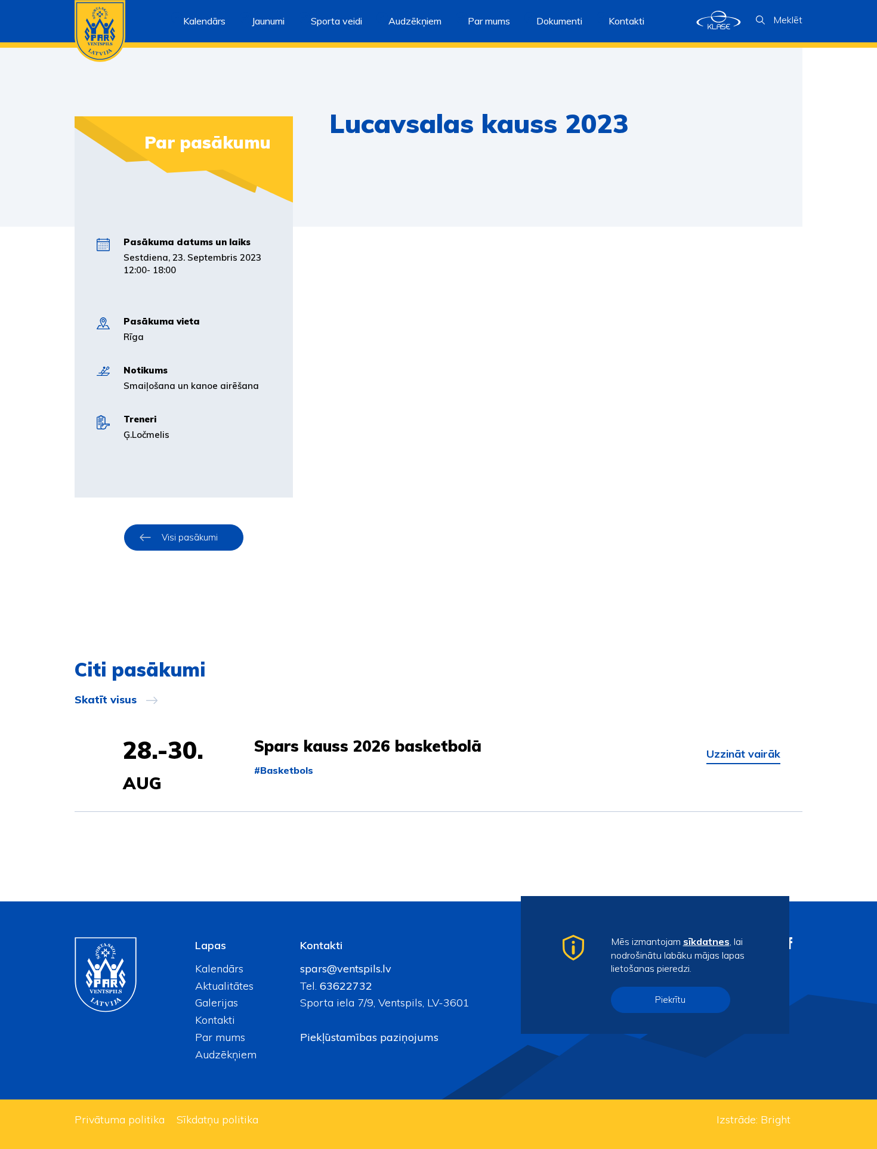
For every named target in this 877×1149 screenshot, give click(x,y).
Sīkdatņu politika (217, 1119)
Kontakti (626, 21)
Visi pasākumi (190, 537)
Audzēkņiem (226, 1054)
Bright (775, 1119)
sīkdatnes (706, 941)
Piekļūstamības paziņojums (369, 1037)
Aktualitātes (224, 986)
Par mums (220, 1037)
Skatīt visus (106, 699)
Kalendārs (204, 21)
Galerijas (216, 1002)
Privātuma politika (120, 1119)
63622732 (344, 986)
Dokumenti (559, 21)
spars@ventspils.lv (345, 968)
